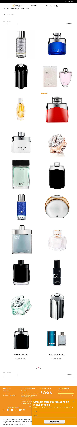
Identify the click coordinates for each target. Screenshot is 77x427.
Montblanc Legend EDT (21, 354)
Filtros (69, 24)
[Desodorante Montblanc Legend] (57, 272)
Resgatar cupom (54, 421)
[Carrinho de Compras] (57, 6)
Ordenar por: (7, 21)
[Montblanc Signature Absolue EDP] (21, 109)
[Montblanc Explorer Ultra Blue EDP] (21, 206)
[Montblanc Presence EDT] (21, 174)
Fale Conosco (24, 390)
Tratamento (12, 8)
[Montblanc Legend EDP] (21, 272)
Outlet (28, 8)
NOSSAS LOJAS (70, 1)
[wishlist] (54, 6)
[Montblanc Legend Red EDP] (57, 109)
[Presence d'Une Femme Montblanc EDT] (57, 206)
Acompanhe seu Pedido (27, 402)
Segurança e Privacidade (9, 394)
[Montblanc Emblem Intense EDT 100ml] (57, 305)
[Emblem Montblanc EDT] (21, 76)
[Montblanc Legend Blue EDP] (57, 43)
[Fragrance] (17, 5)
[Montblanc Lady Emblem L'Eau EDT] (21, 305)
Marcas (24, 8)
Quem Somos (6, 390)
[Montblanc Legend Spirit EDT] (21, 141)
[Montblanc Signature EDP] (57, 239)
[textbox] (38, 5)
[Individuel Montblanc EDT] (21, 239)
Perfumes (6, 8)
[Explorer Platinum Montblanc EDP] (21, 43)
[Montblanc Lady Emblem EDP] (57, 141)
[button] (50, 5)
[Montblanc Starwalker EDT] (57, 337)
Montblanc (11, 14)
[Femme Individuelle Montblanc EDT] (57, 76)
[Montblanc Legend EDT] (57, 174)
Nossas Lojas (6, 392)
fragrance (5, 14)
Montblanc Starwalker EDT (57, 354)
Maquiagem (18, 8)
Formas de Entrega (26, 398)
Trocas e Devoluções (26, 400)
